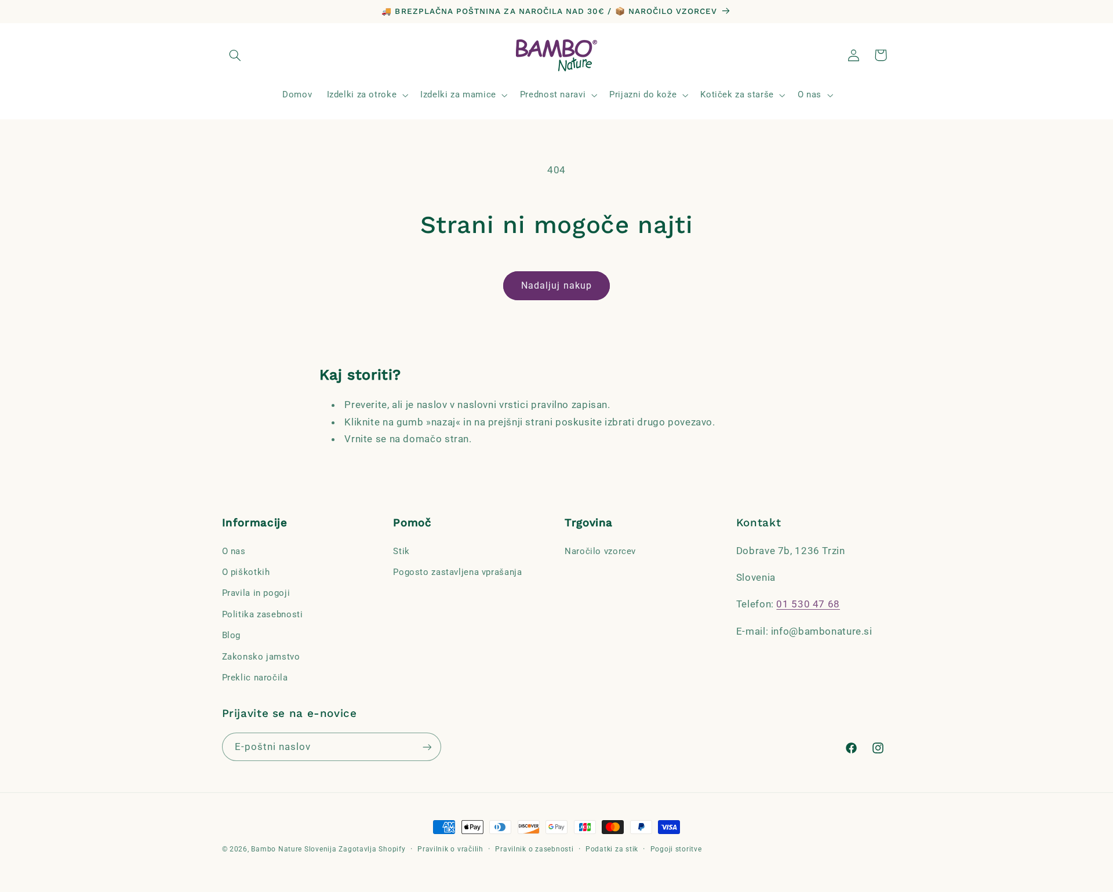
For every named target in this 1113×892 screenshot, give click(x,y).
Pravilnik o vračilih (450, 848)
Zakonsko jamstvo (261, 656)
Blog (231, 635)
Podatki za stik (611, 848)
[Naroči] (426, 747)
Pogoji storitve (676, 848)
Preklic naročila (255, 677)
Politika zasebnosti (262, 614)
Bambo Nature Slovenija (293, 849)
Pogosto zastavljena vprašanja (457, 572)
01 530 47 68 (808, 604)
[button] (235, 55)
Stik (401, 550)
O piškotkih (246, 572)
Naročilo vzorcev (600, 550)
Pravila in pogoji (256, 593)
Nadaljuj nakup (556, 285)
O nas (234, 550)
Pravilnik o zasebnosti (534, 848)
